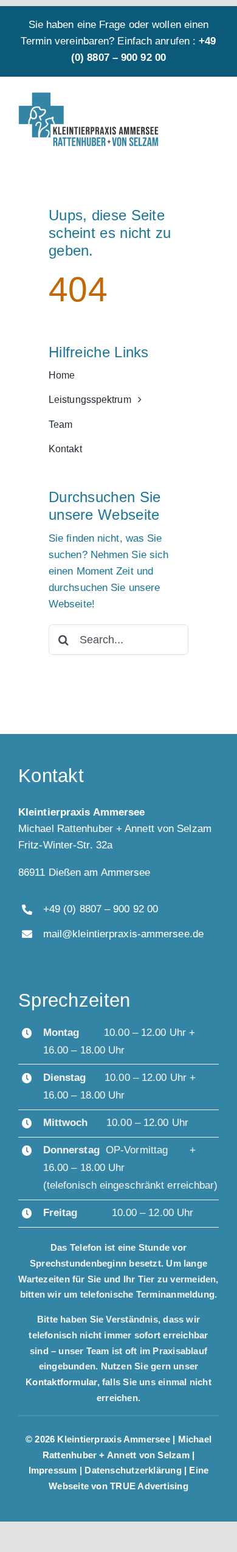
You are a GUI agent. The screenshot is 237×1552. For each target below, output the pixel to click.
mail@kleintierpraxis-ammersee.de (123, 934)
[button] (22, 1530)
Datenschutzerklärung (134, 1470)
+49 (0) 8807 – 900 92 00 (100, 909)
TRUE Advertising (149, 1486)
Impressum (53, 1470)
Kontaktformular (61, 1382)
